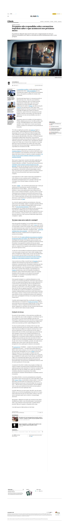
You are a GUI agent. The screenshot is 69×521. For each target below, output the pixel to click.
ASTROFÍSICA (55, 21)
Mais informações (14, 436)
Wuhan (30, 106)
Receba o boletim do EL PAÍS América (18, 412)
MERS (18, 185)
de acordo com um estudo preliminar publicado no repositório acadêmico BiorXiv (27, 155)
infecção (33, 130)
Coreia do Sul (17, 347)
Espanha (35, 261)
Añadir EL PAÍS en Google (39, 85)
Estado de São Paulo (33, 301)
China (23, 199)
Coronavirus (16, 431)
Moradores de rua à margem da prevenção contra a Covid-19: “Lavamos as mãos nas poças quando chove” (31, 418)
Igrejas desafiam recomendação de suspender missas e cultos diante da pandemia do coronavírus (10, 122)
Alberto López (21, 426)
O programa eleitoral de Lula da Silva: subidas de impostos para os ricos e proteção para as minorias (55, 129)
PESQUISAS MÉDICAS (46, 21)
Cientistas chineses (16, 151)
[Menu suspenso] (8, 16)
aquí (31, 436)
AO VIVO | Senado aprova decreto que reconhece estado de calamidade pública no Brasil (11, 98)
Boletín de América (11, 491)
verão (35, 225)
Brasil (13, 431)
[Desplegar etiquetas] (42, 431)
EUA (20, 380)
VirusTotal (38, 431)
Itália (33, 351)
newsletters (10, 489)
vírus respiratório (22, 206)
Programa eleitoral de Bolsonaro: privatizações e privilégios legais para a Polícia (55, 133)
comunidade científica (23, 89)
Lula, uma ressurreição (55, 126)
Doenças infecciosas (34, 431)
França (16, 380)
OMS (29, 431)
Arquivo (27, 489)
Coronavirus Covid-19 (21, 431)
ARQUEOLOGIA (59, 21)
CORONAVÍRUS (42, 21)
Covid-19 (19, 107)
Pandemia (26, 431)
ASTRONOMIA (51, 21)
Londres (14, 270)
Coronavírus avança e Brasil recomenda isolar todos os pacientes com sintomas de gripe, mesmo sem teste (11, 110)
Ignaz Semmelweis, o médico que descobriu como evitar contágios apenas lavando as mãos (30, 425)
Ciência (10, 21)
